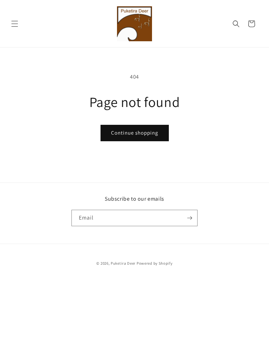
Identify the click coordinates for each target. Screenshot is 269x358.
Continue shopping (134, 132)
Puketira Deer (123, 263)
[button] (14, 23)
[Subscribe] (189, 218)
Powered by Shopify (155, 263)
